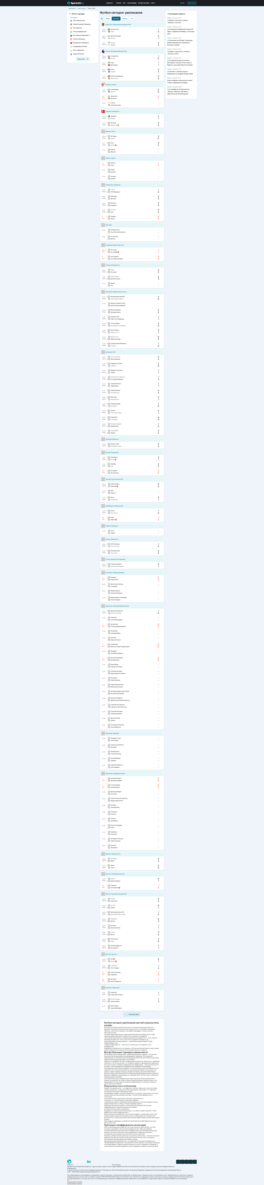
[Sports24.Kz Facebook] (178, 1162)
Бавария (165, 1166)
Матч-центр (81, 8)
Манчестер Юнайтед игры (134, 1121)
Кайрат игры (121, 1121)
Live (131, 19)
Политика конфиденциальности (92, 1170)
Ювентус (172, 1166)
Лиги (153, 3)
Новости (109, 3)
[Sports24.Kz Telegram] (182, 1162)
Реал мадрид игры (110, 1121)
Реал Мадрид (151, 1166)
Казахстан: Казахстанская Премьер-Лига (118, 24)
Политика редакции (160, 1170)
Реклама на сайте (109, 1170)
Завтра (124, 19)
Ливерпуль (143, 1166)
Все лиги (81, 59)
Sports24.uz (177, 1170)
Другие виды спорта (99, 1166)
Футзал (69, 1166)
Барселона (120, 1166)
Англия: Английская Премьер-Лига (116, 51)
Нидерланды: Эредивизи (113, 185)
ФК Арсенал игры (110, 1123)
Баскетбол (81, 1166)
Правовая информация (145, 1170)
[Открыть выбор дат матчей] (102, 18)
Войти (193, 3)
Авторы (170, 1170)
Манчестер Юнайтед (132, 1166)
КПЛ (124, 3)
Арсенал (159, 1166)
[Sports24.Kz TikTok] (191, 1162)
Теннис (74, 1166)
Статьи (109, 1166)
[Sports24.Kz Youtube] (186, 1162)
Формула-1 (88, 1166)
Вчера (108, 19)
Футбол (118, 3)
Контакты (77, 1170)
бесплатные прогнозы (120, 1136)
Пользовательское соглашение (126, 1170)
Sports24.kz (72, 8)
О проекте (70, 1170)
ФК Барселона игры (149, 1121)
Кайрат (114, 1166)
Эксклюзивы (132, 3)
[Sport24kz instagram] (195, 1162)
